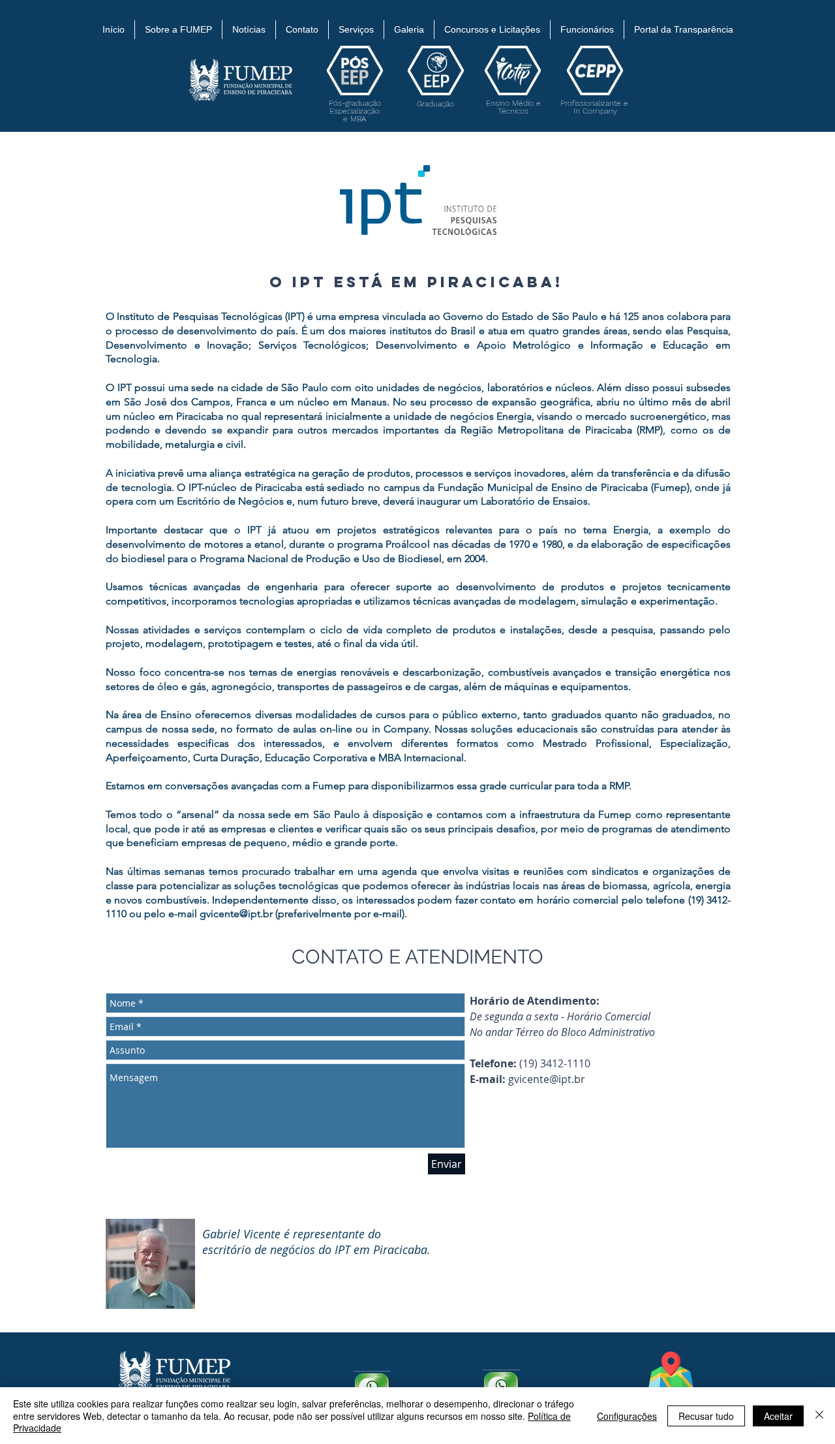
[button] (178, 29)
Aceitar (778, 1415)
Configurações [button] (627, 1415)
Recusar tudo (706, 1415)
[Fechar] (819, 1416)
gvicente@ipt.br (546, 1079)
